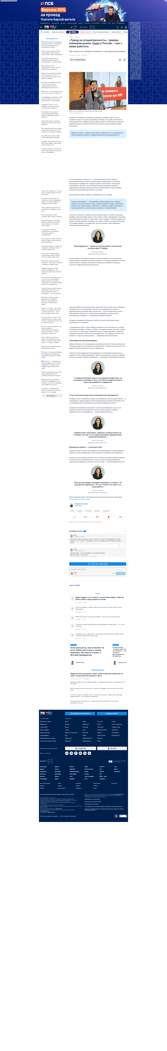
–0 (124, 545)
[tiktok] (89, 753)
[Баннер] (72, 32)
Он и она (100, 721)
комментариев (79, 60)
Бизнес (67, 724)
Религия (99, 738)
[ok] (76, 753)
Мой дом (85, 732)
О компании (43, 727)
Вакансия (97, 511)
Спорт (113, 721)
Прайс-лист (43, 724)
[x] (85, 753)
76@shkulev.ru (58, 808)
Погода (63, 23)
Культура (85, 727)
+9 (119, 559)
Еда (66, 735)
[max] (80, 753)
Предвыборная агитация (47, 738)
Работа (72, 511)
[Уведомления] (122, 27)
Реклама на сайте (45, 721)
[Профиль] (126, 27)
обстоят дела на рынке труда (79, 499)
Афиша (80, 23)
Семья (99, 741)
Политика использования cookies (93, 801)
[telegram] (67, 753)
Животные (68, 738)
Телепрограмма (72, 23)
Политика (100, 727)
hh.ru (91, 179)
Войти (75, 574)
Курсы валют (96, 23)
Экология (115, 730)
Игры (113, 23)
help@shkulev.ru (51, 812)
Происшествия (101, 730)
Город (67, 730)
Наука (84, 735)
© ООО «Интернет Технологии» (68, 816)
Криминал (86, 724)
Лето (84, 730)
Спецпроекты (116, 735)
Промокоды (120, 23)
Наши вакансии (45, 732)
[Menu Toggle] (41, 27)
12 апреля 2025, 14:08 (74, 55)
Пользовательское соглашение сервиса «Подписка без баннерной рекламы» (104, 806)
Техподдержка (44, 735)
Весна (67, 727)
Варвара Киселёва (81, 504)
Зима (84, 721)
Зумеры (80, 511)
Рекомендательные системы (92, 804)
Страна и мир (116, 727)
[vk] (71, 753)
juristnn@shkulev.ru (44, 811)
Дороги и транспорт (71, 732)
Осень (99, 724)
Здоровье (68, 741)
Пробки (104, 23)
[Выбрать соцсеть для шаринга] (124, 60)
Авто (66, 721)
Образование (87, 741)
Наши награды (44, 730)
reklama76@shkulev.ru (119, 794)
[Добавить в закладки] (120, 60)
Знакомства (55, 23)
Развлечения (101, 735)
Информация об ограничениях (92, 799)
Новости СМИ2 (74, 585)
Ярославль (88, 511)
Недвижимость (45, 23)
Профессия (106, 511)
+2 (119, 545)
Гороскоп (87, 23)
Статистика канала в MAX (48, 741)
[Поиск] (118, 27)
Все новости (52, 39)
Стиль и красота (117, 724)
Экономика (115, 732)
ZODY (109, 23)
